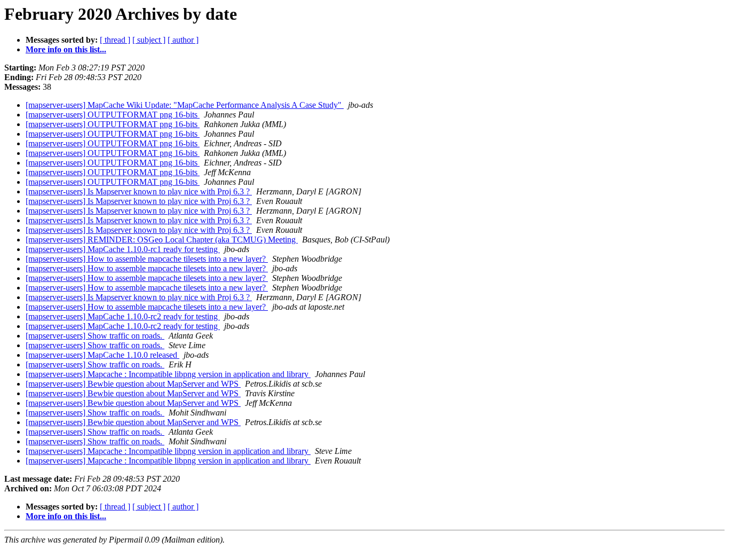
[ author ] (183, 39)
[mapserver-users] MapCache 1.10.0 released (102, 354)
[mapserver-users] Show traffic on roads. (95, 335)
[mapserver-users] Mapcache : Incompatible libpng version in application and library (168, 374)
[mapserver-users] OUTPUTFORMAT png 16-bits (113, 114)
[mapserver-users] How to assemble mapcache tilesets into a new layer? (147, 258)
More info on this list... (66, 49)
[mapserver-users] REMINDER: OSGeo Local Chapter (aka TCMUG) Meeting (162, 239)
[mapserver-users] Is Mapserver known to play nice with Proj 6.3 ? (139, 191)
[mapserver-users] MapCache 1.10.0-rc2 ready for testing (123, 316)
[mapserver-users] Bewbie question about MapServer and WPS (133, 383)
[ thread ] (115, 39)
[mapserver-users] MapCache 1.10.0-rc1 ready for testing (123, 249)
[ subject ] (148, 39)
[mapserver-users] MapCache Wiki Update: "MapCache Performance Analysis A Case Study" (185, 104)
